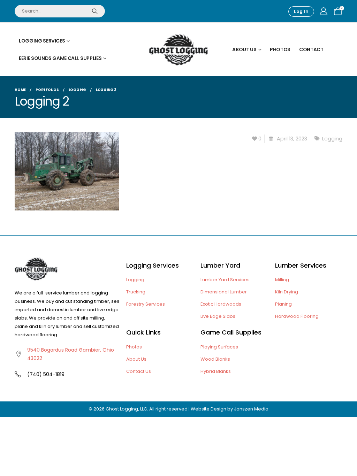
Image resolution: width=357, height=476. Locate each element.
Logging (332, 138)
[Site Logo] (178, 49)
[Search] (95, 11)
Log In (301, 11)
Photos (280, 49)
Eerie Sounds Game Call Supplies (60, 58)
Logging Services (42, 40)
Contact (311, 49)
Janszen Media (251, 409)
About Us (244, 49)
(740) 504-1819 (45, 374)
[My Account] (323, 11)
